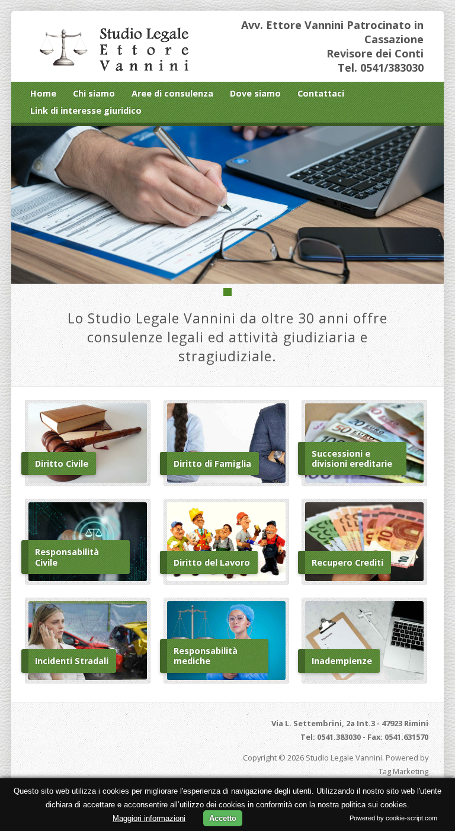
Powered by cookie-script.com (393, 818)
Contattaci (320, 93)
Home (43, 93)
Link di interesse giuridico (86, 110)
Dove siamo (255, 93)
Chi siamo (94, 93)
